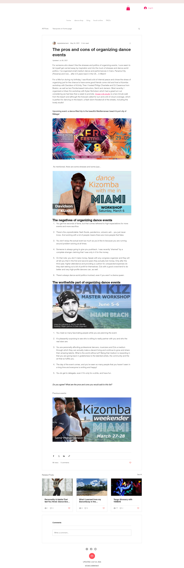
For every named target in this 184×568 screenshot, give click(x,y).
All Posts (45, 29)
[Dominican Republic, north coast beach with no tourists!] (92, 487)
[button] (128, 8)
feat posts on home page (62, 29)
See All (139, 474)
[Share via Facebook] (53, 456)
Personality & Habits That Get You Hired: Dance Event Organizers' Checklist (57, 500)
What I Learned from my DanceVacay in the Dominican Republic (90, 500)
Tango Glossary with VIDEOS (123, 500)
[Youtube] (95, 549)
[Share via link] (69, 456)
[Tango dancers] (126, 487)
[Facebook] (91, 549)
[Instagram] (87, 549)
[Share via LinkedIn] (64, 456)
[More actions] (130, 43)
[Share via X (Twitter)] (59, 456)
